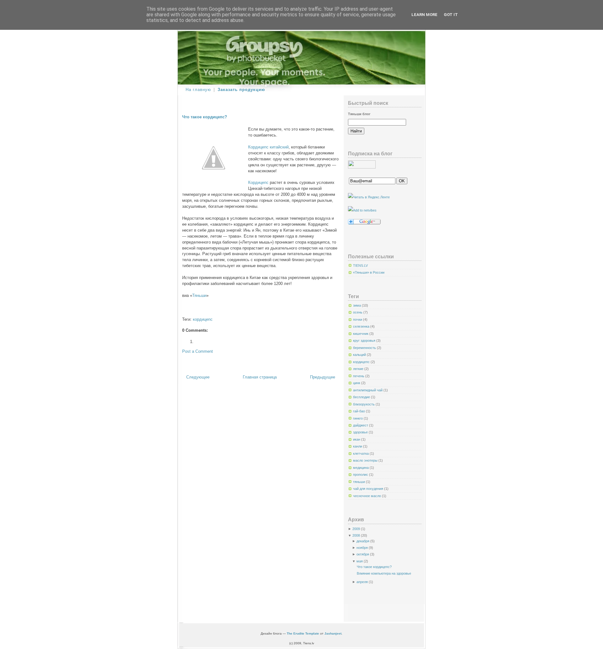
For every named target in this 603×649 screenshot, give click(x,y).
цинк (357, 383)
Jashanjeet (332, 633)
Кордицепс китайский (268, 147)
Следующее (197, 377)
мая (359, 561)
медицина (361, 467)
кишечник (361, 333)
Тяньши (199, 295)
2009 (356, 529)
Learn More (424, 14)
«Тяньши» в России (368, 272)
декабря (362, 541)
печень (359, 376)
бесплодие (362, 397)
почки (358, 319)
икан (357, 439)
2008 (356, 535)
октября (362, 554)
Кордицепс (258, 182)
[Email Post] (182, 309)
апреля (362, 582)
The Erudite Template (303, 633)
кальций (360, 355)
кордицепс (203, 319)
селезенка (361, 326)
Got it (451, 14)
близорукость (364, 404)
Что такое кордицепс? (204, 117)
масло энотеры (365, 460)
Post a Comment (197, 351)
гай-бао (359, 411)
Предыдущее (322, 377)
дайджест (361, 425)
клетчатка (361, 453)
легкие (358, 369)
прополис (361, 474)
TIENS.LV (360, 265)
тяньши (359, 482)
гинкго (358, 418)
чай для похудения (368, 489)
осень (358, 312)
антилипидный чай (368, 390)
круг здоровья (364, 340)
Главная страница (260, 377)
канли (358, 446)
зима (357, 305)
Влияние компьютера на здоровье (384, 573)
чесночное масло (367, 496)
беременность (365, 348)
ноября (362, 548)
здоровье (361, 432)
